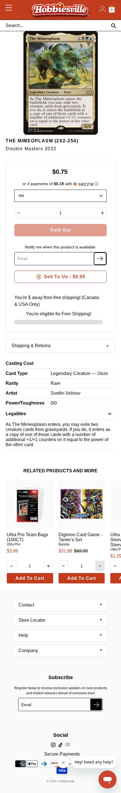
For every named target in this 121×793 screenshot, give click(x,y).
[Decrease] (18, 213)
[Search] (113, 26)
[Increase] (102, 213)
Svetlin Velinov (65, 393)
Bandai (64, 544)
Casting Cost (19, 363)
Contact (26, 605)
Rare (55, 383)
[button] (60, 184)
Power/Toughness (25, 403)
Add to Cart (29, 578)
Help (23, 635)
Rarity (12, 383)
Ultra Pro (13, 544)
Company (28, 650)
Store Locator (32, 620)
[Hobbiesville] (60, 10)
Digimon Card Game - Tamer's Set (80, 537)
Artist (11, 393)
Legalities (16, 413)
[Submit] (96, 704)
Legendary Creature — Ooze (79, 373)
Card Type (17, 373)
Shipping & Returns (31, 345)
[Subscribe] (100, 258)
